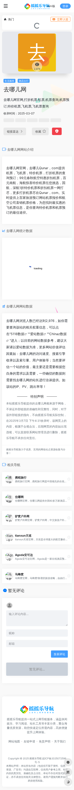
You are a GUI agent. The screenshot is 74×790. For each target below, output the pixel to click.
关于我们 (60, 741)
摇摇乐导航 (35, 758)
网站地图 (14, 741)
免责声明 (44, 741)
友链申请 (29, 741)
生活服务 (9, 80)
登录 (65, 6)
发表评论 (59, 654)
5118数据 (17, 334)
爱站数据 (36, 334)
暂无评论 (16, 590)
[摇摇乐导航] (37, 6)
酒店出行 (24, 80)
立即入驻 (62, 19)
